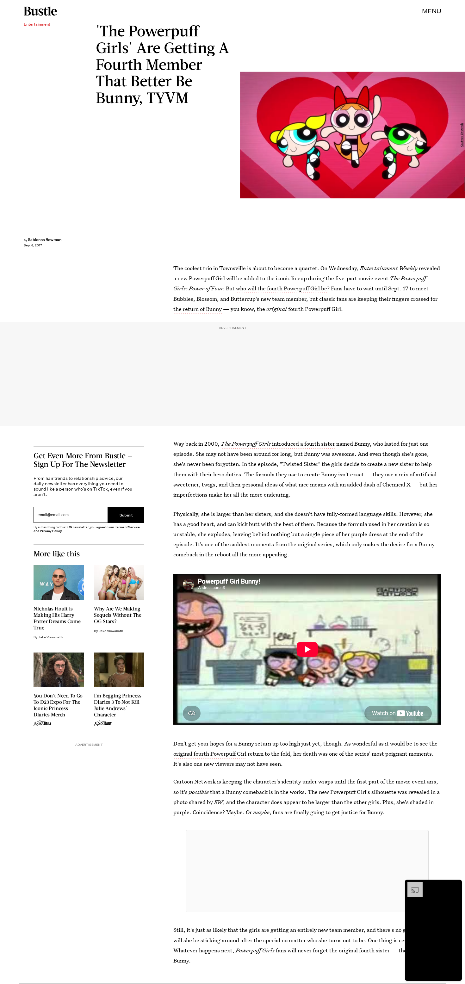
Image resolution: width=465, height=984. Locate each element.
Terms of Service (127, 527)
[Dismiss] (455, 885)
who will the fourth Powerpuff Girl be (281, 288)
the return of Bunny (197, 309)
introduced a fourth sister (278, 443)
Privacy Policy (51, 531)
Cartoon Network (462, 135)
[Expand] (412, 885)
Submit (126, 514)
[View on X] (307, 871)
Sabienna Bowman (44, 239)
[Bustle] (40, 11)
